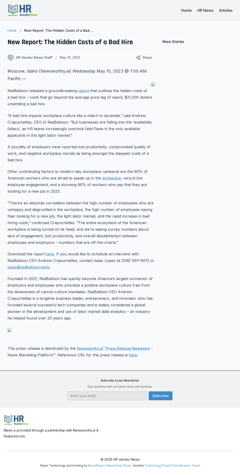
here (50, 254)
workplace (111, 178)
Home (186, 10)
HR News (205, 10)
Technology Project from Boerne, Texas (172, 465)
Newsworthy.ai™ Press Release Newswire (113, 348)
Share (147, 57)
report (83, 90)
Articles (225, 10)
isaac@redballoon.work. (29, 267)
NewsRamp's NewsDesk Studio (110, 465)
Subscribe (160, 396)
